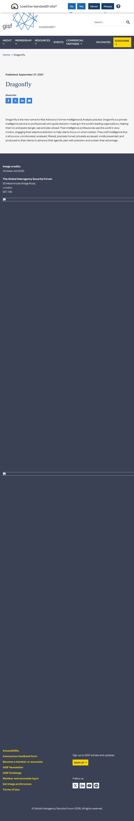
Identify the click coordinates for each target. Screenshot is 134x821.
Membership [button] (23, 40)
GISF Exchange (12, 773)
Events (59, 42)
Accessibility (11, 750)
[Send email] (30, 100)
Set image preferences (17, 784)
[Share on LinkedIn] (23, 100)
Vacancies (103, 42)
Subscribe (122, 41)
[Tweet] (16, 100)
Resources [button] (42, 40)
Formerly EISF (46, 26)
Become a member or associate (23, 762)
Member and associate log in (21, 778)
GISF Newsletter (13, 767)
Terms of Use (11, 789)
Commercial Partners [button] (74, 42)
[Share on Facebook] (9, 100)
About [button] (7, 40)
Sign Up (79, 762)
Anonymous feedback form (20, 756)
